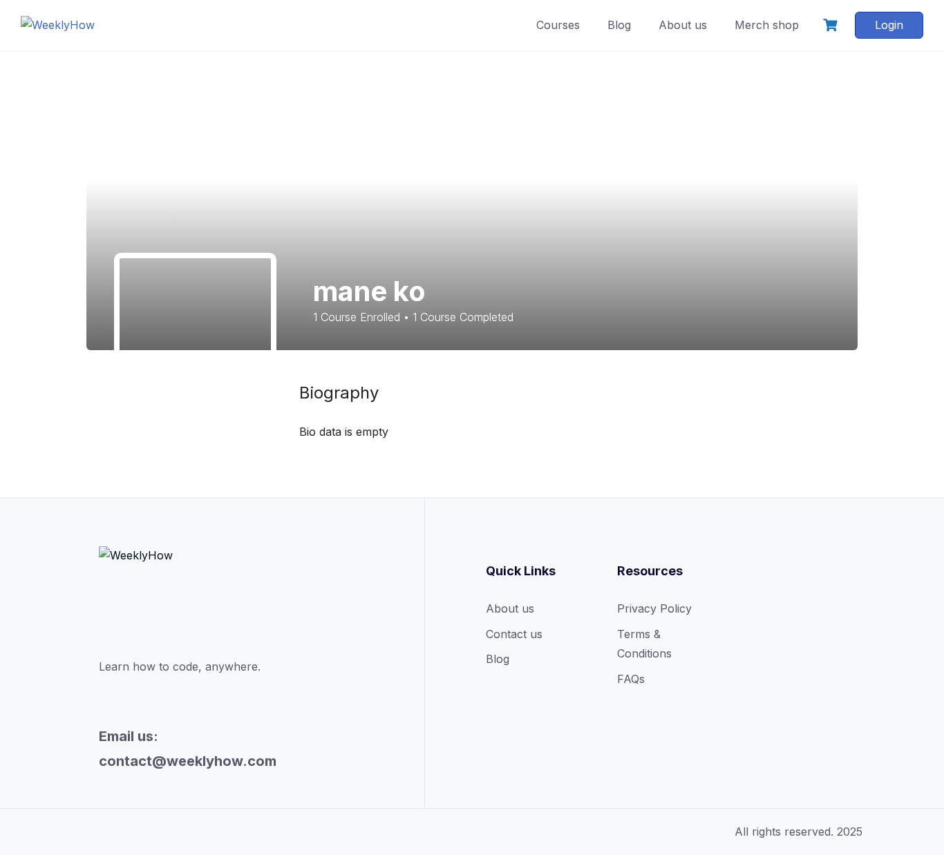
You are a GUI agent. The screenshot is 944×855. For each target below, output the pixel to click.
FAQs (631, 679)
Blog (619, 25)
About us (683, 25)
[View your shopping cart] (832, 25)
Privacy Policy (654, 608)
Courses (558, 25)
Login (889, 25)
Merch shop (767, 25)
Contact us (514, 634)
